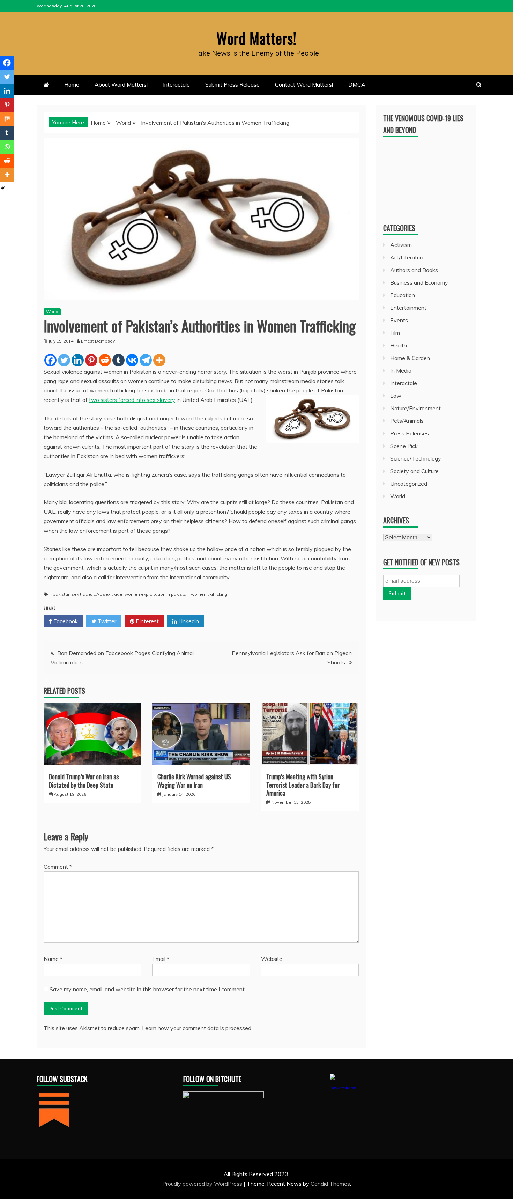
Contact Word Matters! (304, 84)
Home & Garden (410, 357)
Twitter (106, 621)
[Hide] (3, 188)
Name (53, 958)
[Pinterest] (91, 360)
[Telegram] (146, 360)
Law (395, 395)
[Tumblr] (118, 360)
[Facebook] (50, 360)
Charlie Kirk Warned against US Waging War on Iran (194, 780)
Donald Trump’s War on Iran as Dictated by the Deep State (84, 780)
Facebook (65, 621)
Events (399, 320)
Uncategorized (408, 483)
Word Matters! (256, 38)
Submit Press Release (232, 84)
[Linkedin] (78, 360)
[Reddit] (105, 360)
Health (398, 345)
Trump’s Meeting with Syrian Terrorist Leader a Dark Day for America (303, 784)
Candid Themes (330, 1183)
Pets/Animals (407, 420)
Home (71, 84)
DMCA (356, 84)
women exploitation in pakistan (157, 594)
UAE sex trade (107, 594)
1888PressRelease (344, 1088)
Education (402, 295)
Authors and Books (414, 269)
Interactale (176, 84)
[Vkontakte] (132, 360)
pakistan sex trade (72, 594)
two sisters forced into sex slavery (132, 399)
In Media (400, 370)
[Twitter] (64, 360)
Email (160, 958)
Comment (58, 866)
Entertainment (408, 307)
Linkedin (188, 621)
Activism (401, 244)
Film (395, 332)
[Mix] (7, 119)
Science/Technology (415, 458)
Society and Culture (414, 471)
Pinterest (146, 621)
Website (271, 958)
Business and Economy (419, 282)
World (52, 311)
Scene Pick (404, 445)
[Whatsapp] (7, 147)
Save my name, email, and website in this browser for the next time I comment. (148, 989)
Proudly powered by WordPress (203, 1183)
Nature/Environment (415, 408)
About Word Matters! (121, 84)
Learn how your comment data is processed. (197, 1027)
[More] (159, 360)
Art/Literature (407, 257)
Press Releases (409, 433)
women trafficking (209, 594)
